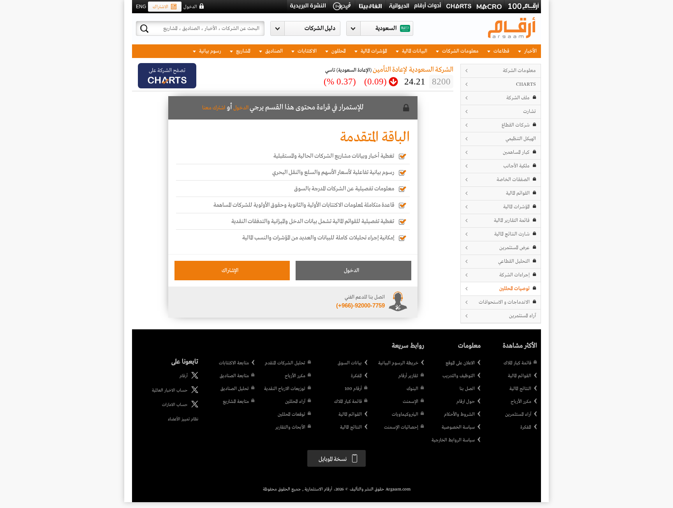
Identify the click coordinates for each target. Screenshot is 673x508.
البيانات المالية (414, 51)
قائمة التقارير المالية (512, 220)
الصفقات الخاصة (513, 179)
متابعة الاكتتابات (234, 363)
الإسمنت (410, 402)
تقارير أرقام (408, 376)
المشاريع (242, 51)
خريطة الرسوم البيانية (398, 363)
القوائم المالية (518, 193)
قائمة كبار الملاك (517, 363)
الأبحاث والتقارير (290, 427)
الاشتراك (160, 7)
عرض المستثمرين (514, 247)
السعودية (385, 28)
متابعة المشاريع (236, 402)
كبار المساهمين (516, 152)
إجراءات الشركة (514, 275)
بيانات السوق (350, 363)
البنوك (412, 389)
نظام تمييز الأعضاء (183, 419)
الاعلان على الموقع (460, 363)
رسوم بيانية (209, 51)
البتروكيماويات (405, 414)
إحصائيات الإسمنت (401, 427)
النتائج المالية (520, 389)
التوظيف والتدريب (458, 376)
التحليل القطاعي (514, 261)
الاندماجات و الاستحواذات (504, 302)
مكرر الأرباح (521, 402)
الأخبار (530, 51)
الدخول (190, 7)
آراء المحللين (295, 402)
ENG (141, 6)
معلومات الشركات (460, 51)
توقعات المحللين (291, 414)
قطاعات (500, 51)
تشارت (529, 111)
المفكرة (525, 427)
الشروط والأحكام (459, 414)
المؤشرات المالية (373, 51)
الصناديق (273, 51)
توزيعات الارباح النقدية (284, 389)
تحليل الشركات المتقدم (285, 363)
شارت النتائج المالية (512, 234)
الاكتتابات (306, 51)
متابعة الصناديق (234, 376)
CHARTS (526, 84)
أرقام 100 (353, 389)
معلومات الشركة (519, 70)
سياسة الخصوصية (458, 427)
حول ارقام (465, 402)
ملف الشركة (518, 98)
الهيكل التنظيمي (521, 138)
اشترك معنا (213, 107)
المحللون (338, 51)
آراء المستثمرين (522, 316)
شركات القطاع (516, 125)
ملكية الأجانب (516, 166)
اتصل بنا (467, 389)
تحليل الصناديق (234, 389)
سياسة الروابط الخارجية (453, 440)
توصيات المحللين (514, 288)
